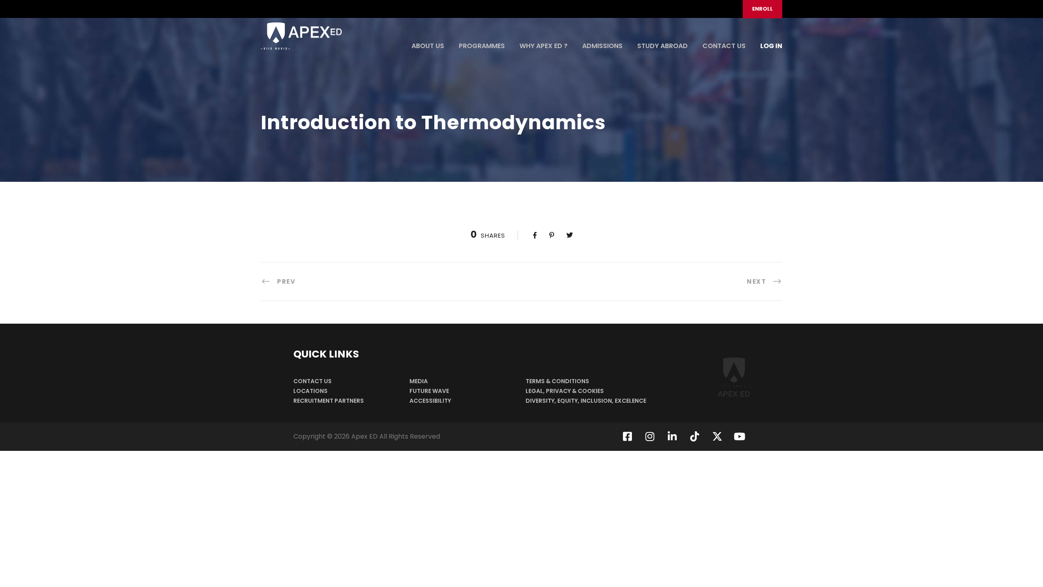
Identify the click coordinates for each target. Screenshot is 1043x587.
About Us (427, 46)
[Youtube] (739, 436)
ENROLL (762, 9)
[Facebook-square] (627, 436)
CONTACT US (724, 46)
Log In (771, 46)
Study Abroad (662, 46)
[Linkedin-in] (672, 436)
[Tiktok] (694, 436)
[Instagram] (650, 436)
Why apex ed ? (543, 46)
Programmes (482, 46)
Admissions (602, 46)
